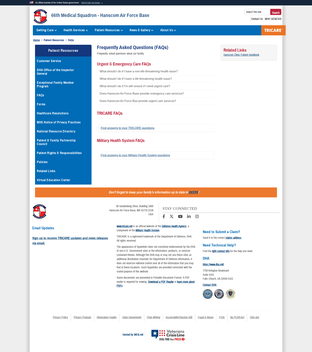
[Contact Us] (257, 19)
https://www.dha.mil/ (213, 264)
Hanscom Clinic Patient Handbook (241, 55)
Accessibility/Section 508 (179, 317)
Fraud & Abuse (205, 317)
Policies (42, 162)
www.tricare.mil (124, 226)
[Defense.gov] (208, 293)
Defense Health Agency (174, 226)
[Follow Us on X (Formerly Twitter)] (172, 217)
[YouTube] (180, 217)
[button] (92, 3)
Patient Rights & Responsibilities (59, 153)
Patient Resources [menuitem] (107, 30)
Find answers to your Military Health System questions (135, 155)
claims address (233, 238)
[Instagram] (197, 217)
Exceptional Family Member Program (55, 84)
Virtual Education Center (53, 180)
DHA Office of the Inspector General (55, 72)
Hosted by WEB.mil (133, 334)
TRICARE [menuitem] (273, 30)
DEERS (193, 192)
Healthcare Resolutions (52, 113)
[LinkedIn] (189, 217)
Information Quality (107, 317)
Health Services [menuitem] (74, 30)
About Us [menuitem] (166, 30)
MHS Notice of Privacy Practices (59, 122)
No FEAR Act (237, 317)
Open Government (131, 317)
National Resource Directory (56, 131)
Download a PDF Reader (161, 282)
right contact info (220, 251)
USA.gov (254, 317)
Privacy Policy (60, 317)
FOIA (222, 317)
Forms (41, 104)
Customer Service (49, 61)
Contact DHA (209, 285)
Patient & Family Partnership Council (56, 142)
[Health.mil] (219, 293)
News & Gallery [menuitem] (140, 30)
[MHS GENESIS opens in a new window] (273, 19)
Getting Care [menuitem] (45, 30)
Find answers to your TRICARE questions (127, 128)
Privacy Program (82, 317)
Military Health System (147, 230)
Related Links (46, 171)
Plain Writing (153, 317)
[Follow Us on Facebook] (163, 217)
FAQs (40, 95)
